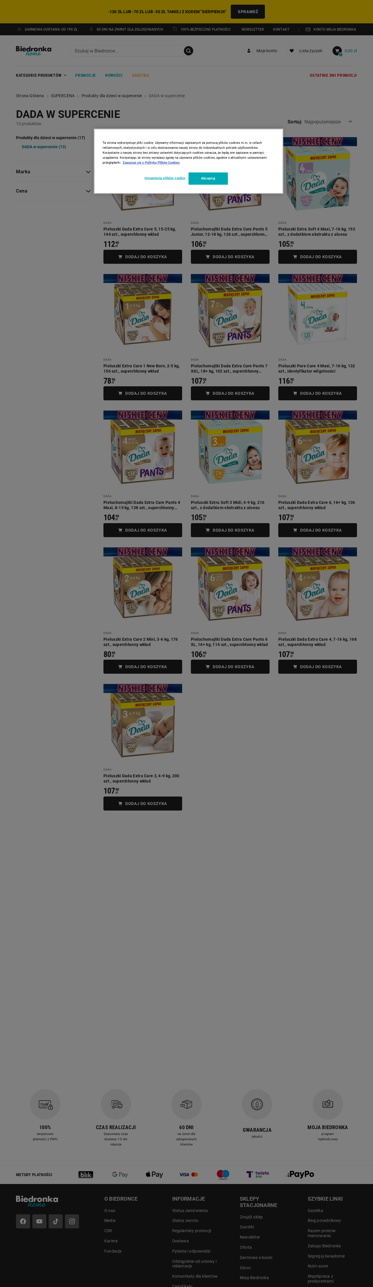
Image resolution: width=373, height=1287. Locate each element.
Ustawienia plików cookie (165, 178)
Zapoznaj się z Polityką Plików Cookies (151, 162)
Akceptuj (208, 178)
